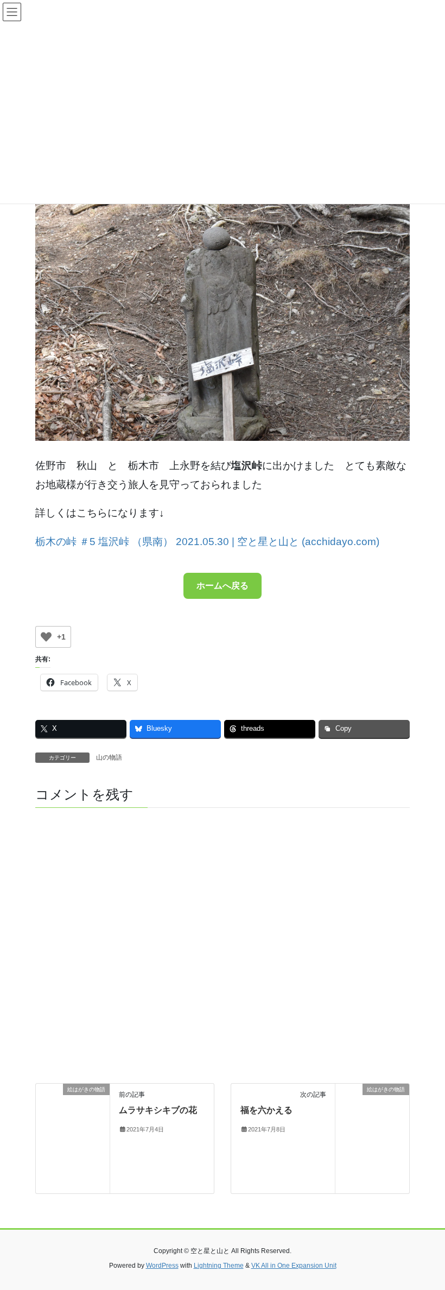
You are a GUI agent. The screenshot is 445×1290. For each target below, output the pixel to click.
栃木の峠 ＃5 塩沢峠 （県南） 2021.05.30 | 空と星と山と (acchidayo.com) (207, 541)
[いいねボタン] (46, 637)
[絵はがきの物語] (73, 1138)
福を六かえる (266, 1110)
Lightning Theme (219, 1265)
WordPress (162, 1265)
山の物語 (109, 757)
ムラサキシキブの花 (158, 1110)
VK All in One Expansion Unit (293, 1265)
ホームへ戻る (222, 585)
